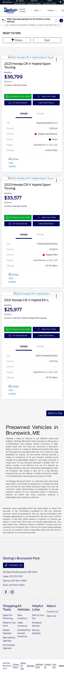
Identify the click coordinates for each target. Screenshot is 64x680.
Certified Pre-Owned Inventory (24, 633)
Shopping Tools (10, 607)
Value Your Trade (49, 96)
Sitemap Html (39, 665)
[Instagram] (12, 592)
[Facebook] (6, 592)
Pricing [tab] (40, 113)
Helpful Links (37, 607)
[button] (56, 59)
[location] (60, 2)
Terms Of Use (23, 666)
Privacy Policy (16, 665)
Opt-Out (54, 665)
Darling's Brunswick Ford (7, 666)
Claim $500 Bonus (46, 103)
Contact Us (15, 565)
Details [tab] (24, 113)
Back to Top (55, 413)
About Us (51, 616)
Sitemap (30, 666)
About (51, 606)
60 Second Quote (20, 103)
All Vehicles (23, 607)
